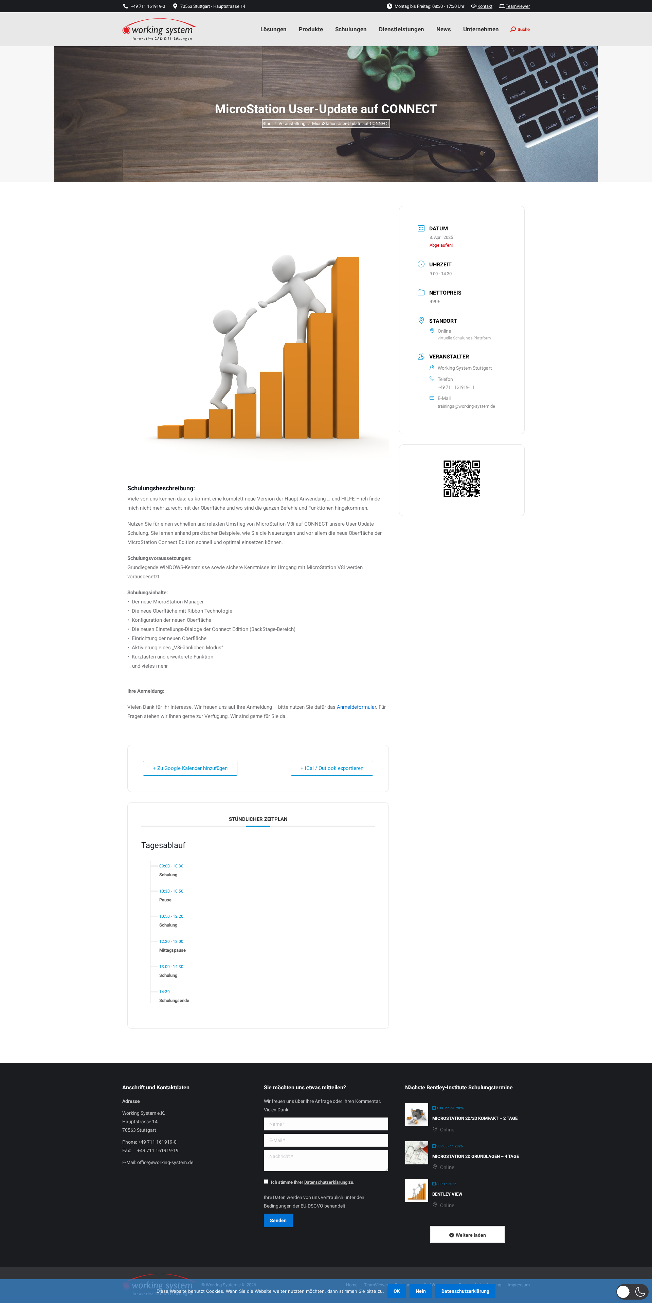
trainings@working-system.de (466, 406)
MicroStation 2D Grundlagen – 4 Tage (475, 1156)
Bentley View (447, 1194)
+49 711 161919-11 (456, 387)
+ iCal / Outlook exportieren (332, 768)
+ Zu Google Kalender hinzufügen (190, 768)
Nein (421, 1291)
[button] (632, 1292)
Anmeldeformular (356, 707)
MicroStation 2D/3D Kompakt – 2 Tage (475, 1118)
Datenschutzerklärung (465, 1291)
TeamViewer (518, 6)
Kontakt (484, 6)
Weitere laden (471, 1235)
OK (397, 1291)
